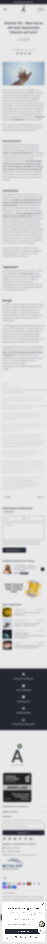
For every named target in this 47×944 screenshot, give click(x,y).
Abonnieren (22, 931)
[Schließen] (42, 904)
